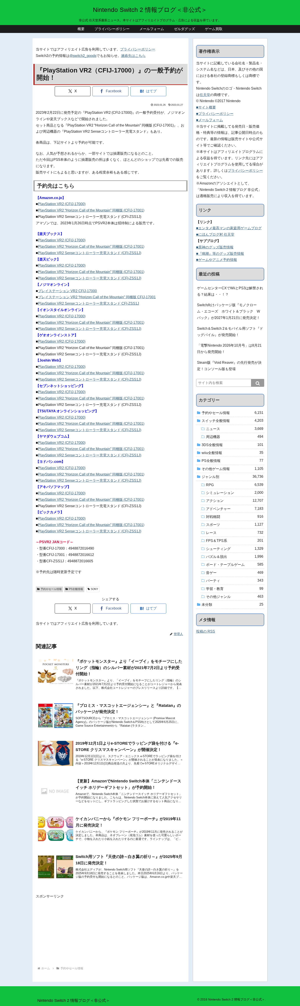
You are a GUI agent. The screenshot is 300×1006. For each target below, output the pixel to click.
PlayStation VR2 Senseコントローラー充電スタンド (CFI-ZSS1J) (89, 253)
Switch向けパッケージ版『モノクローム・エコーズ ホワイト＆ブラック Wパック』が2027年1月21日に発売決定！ (228, 311)
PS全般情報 (76, 589)
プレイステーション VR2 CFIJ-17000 (67, 291)
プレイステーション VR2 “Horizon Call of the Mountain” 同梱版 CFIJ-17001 (97, 297)
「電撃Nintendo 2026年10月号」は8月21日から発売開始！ (229, 349)
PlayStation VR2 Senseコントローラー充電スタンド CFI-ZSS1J (88, 303)
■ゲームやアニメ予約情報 (216, 260)
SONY (94, 589)
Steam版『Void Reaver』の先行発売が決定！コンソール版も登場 (229, 366)
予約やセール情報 (51, 589)
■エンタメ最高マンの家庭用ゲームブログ (229, 228)
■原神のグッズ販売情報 (214, 247)
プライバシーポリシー (137, 49)
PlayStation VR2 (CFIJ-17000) (61, 204)
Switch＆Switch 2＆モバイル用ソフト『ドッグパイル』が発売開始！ (230, 332)
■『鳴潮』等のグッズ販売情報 (220, 253)
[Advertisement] (110, 930)
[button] (257, 383)
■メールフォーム (209, 120)
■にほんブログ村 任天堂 (215, 234)
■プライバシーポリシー (214, 114)
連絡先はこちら (133, 56)
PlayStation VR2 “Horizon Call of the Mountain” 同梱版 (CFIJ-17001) (91, 210)
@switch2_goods (82, 56)
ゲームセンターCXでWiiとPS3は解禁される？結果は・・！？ (230, 291)
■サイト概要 (206, 107)
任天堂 (205, 95)
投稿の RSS (205, 631)
